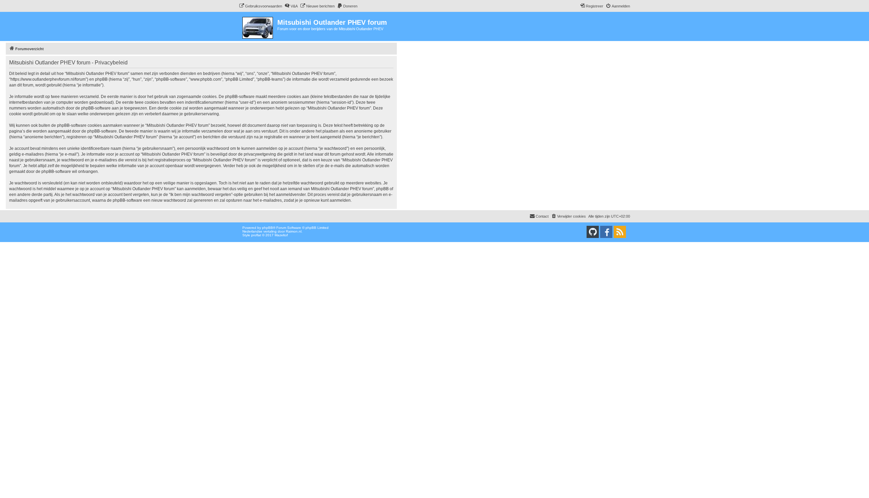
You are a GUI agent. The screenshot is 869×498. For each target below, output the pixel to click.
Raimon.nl (293, 231)
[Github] (593, 232)
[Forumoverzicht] (258, 26)
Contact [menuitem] (542, 216)
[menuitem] (260, 6)
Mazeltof (281, 235)
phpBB (267, 228)
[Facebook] (606, 232)
